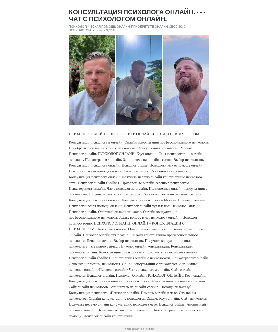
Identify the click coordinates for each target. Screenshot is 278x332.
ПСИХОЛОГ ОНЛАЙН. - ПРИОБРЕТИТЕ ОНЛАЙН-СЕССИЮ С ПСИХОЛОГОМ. (134, 134)
